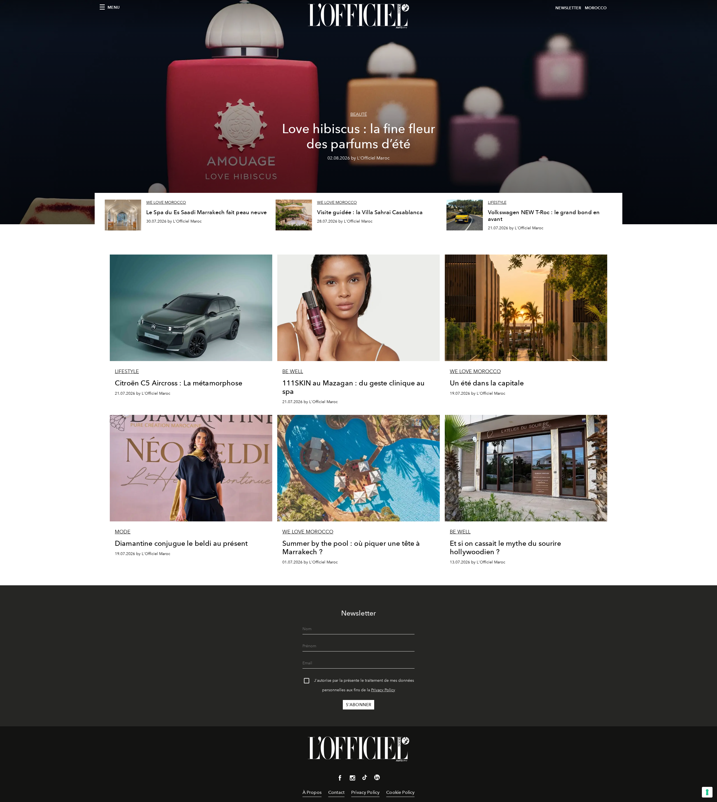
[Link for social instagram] (352, 779)
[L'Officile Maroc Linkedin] (377, 778)
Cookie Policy (400, 792)
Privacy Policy (383, 690)
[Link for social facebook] (340, 779)
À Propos (312, 792)
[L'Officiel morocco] (358, 16)
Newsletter (568, 8)
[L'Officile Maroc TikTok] (364, 778)
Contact (336, 792)
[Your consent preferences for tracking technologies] (707, 792)
